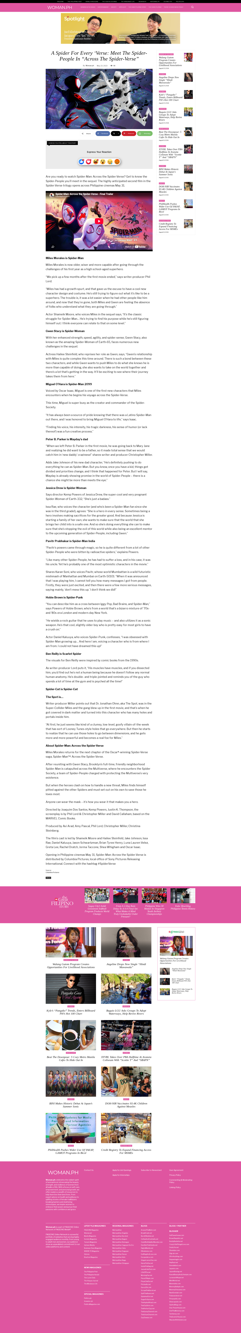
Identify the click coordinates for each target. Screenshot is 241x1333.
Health (161, 183)
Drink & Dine (163, 129)
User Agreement (176, 1170)
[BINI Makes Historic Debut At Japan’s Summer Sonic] (188, 169)
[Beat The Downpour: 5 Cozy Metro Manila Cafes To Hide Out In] (188, 131)
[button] (192, 7)
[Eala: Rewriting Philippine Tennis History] (182, 895)
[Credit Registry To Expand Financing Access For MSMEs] (188, 223)
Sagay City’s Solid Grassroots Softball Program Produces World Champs (97, 910)
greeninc (162, 109)
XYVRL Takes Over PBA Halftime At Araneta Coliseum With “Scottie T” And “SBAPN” (171, 153)
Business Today (164, 220)
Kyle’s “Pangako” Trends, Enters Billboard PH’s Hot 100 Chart (171, 97)
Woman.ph (90, 66)
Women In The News (166, 54)
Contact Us (89, 1170)
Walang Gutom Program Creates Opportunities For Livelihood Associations (170, 61)
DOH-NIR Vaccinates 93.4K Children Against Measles (170, 189)
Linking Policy (175, 1187)
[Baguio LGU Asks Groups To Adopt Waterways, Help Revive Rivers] (188, 111)
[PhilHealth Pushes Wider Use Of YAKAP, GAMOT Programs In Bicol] (188, 203)
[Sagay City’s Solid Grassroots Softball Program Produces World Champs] (97, 895)
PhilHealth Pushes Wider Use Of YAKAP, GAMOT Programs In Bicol (169, 208)
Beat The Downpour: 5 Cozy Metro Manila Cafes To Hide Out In (170, 135)
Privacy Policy (175, 1175)
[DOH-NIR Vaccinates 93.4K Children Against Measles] (188, 186)
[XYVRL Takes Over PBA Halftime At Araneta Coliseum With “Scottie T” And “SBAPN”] (188, 149)
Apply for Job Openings (121, 1170)
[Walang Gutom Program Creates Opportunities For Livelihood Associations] (188, 57)
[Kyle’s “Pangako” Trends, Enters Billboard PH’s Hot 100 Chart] (188, 94)
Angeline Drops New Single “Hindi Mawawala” (169, 80)
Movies (48, 878)
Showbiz (162, 74)
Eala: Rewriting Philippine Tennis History (183, 907)
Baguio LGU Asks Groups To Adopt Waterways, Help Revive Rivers (170, 116)
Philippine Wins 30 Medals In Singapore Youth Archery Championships (154, 910)
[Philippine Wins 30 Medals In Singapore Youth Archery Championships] (154, 895)
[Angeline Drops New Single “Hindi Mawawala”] (188, 77)
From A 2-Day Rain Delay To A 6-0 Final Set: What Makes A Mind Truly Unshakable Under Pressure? (125, 911)
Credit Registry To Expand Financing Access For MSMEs (168, 226)
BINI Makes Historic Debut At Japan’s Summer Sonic (169, 172)
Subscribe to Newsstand (151, 1170)
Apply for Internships (121, 1175)
